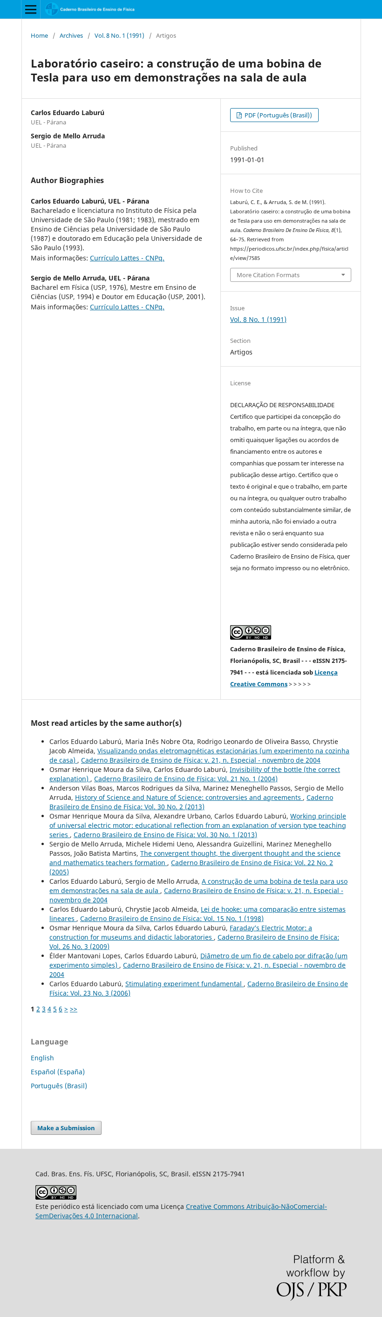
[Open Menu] (30, 9)
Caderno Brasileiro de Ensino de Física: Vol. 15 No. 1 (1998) (172, 918)
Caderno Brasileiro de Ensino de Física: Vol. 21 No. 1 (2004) (186, 778)
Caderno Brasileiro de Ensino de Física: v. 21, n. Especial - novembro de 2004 (201, 760)
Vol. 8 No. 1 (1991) (119, 35)
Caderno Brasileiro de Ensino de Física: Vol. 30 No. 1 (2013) (165, 834)
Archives (71, 35)
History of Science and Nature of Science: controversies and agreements (189, 797)
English (42, 1057)
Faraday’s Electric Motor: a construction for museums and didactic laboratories (180, 932)
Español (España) (58, 1071)
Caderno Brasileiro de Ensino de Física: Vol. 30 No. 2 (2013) (191, 802)
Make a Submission (66, 1128)
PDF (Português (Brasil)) (277, 115)
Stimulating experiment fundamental (184, 983)
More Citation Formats (268, 275)
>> (73, 1008)
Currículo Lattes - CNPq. (127, 257)
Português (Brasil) (59, 1085)
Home (39, 35)
